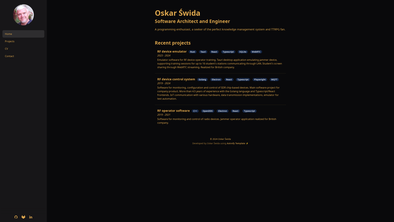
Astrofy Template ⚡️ (237, 143)
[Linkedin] (31, 217)
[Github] (16, 217)
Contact (9, 56)
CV (6, 48)
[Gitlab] (23, 217)
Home (8, 34)
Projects (9, 41)
